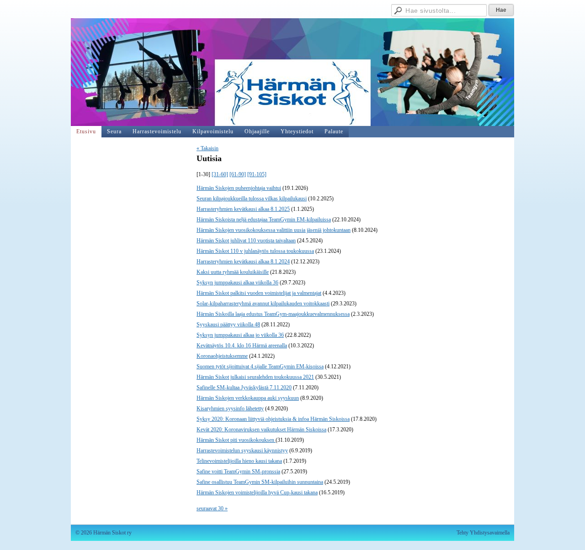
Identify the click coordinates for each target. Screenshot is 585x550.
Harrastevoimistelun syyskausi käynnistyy (242, 450)
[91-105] (256, 174)
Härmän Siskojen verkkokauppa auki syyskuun (248, 398)
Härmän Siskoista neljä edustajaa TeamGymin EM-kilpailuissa (264, 219)
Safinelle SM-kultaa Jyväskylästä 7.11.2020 (244, 387)
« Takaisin (207, 148)
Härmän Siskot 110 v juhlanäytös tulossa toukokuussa (255, 251)
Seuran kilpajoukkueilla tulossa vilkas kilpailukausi (252, 198)
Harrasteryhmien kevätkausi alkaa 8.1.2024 (243, 261)
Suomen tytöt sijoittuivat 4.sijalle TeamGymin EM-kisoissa (260, 366)
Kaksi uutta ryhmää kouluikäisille (233, 272)
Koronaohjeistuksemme (222, 356)
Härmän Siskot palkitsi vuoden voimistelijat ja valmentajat (259, 293)
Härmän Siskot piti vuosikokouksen (236, 440)
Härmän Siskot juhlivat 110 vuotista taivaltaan (246, 240)
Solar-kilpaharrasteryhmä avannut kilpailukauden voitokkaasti (263, 303)
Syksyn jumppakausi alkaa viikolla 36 (237, 282)
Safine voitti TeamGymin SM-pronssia (238, 471)
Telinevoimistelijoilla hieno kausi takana (239, 461)
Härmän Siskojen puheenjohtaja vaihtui (239, 188)
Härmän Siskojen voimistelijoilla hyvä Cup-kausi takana (257, 492)
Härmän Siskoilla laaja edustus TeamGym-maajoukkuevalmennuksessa (273, 314)
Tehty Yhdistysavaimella (483, 532)
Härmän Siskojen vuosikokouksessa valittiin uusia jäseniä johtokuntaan (274, 230)
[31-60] (220, 174)
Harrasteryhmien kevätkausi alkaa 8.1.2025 (243, 209)
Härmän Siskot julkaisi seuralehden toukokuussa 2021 (255, 377)
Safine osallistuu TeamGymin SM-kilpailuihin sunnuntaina (260, 482)
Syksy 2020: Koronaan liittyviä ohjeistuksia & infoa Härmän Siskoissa (273, 419)
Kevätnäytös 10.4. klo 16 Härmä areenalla (242, 345)
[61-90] (237, 174)
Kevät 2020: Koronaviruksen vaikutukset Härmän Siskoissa (261, 429)
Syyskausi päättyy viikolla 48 (228, 324)
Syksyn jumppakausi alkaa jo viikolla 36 (240, 335)
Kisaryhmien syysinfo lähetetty (230, 408)
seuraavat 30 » (212, 508)
